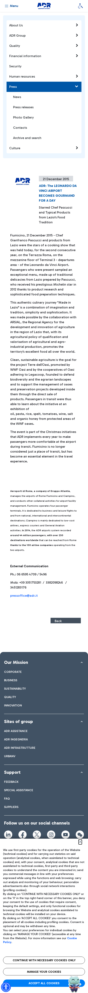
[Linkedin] (8, 834)
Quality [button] (14, 46)
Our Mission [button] (16, 662)
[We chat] (80, 834)
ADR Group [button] (17, 35)
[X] (37, 834)
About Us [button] (16, 25)
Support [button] (12, 772)
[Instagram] (51, 834)
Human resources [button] (22, 76)
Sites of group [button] (18, 721)
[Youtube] (65, 834)
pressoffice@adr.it (24, 596)
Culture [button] (14, 148)
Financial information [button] (25, 56)
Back (58, 621)
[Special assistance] (80, 5)
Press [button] (13, 87)
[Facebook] (22, 834)
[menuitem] (13, 672)
